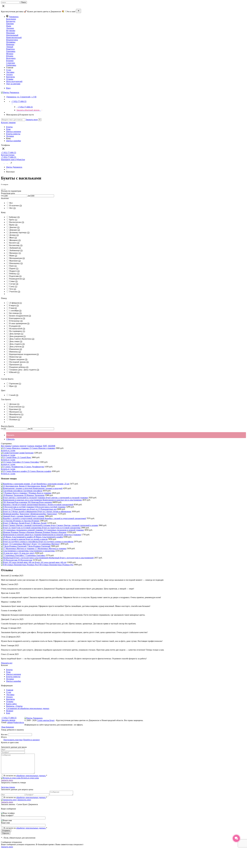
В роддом (14, 326)
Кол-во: (4, 734)
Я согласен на (25, 828)
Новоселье (15, 357)
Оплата (9, 74)
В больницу (16, 321)
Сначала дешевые (34, 446)
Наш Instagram (7, 727)
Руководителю (17, 279)
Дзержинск (14, 17)
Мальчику (15, 253)
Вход (8, 88)
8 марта (14, 305)
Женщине (15, 240)
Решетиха (10, 49)
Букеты (9, 127)
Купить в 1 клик (8, 450)
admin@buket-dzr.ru (15, 722)
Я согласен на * (25, 775)
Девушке (14, 230)
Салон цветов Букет (46, 720)
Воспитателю (16, 222)
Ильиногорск (12, 40)
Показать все (6, 663)
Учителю (14, 291)
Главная (9, 690)
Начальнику (16, 263)
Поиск (23, 2)
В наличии (15, 205)
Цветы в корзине (13, 131)
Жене (13, 237)
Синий (13, 395)
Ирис (13, 386)
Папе (13, 266)
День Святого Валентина (21, 339)
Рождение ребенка (18, 367)
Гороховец (10, 51)
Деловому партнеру (19, 232)
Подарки (10, 136)
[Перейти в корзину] (9, 163)
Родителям (15, 276)
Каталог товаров (8, 122)
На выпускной (17, 328)
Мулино (9, 54)
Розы (8, 129)
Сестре (13, 284)
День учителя (16, 346)
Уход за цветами (13, 84)
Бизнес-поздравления (20, 316)
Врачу (13, 225)
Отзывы (9, 79)
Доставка (10, 72)
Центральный (12, 35)
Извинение (15, 349)
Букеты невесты (13, 134)
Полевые (14, 419)
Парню (13, 268)
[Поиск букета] (2, 163)
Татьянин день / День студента (24, 370)
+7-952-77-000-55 (8, 718)
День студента (17, 344)
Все (11, 203)
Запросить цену (24, 800)
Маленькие (15, 412)
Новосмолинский (14, 37)
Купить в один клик (30, 778)
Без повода (15, 313)
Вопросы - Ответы (14, 706)
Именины (15, 352)
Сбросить (10, 439)
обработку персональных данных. (31, 775)
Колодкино (11, 19)
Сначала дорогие (19, 446)
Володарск (11, 58)
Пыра (8, 26)
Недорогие (15, 417)
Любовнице (16, 250)
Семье (13, 281)
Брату (13, 220)
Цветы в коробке (13, 141)
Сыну (13, 286)
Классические (16, 407)
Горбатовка (11, 65)
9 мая (13, 308)
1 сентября (15, 310)
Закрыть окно (32, 119)
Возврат (9, 711)
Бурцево (10, 60)
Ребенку (14, 273)
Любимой (15, 248)
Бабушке (14, 217)
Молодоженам (17, 258)
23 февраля (15, 303)
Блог (8, 713)
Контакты (10, 77)
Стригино (10, 63)
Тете (12, 289)
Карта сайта (11, 704)
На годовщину (17, 331)
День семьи (15, 341)
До (29, 196)
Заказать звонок (8, 720)
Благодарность (17, 318)
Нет (12, 208)
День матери (16, 334)
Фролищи (10, 33)
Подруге (14, 271)
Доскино (10, 28)
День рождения (17, 336)
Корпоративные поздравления (24, 354)
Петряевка (10, 42)
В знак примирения (19, 323)
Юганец (9, 56)
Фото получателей (14, 81)
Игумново (10, 30)
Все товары (6, 446)
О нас (8, 70)
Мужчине (15, 261)
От (2, 196)
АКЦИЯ (51, 446)
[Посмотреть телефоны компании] (5, 163)
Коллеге (14, 243)
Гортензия (15, 383)
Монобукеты (16, 414)
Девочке (14, 227)
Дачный (9, 47)
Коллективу (15, 245)
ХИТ (45, 446)
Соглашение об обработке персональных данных (27, 708)
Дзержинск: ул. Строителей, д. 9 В (21, 97)
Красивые (15, 409)
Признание (15, 364)
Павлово (10, 23)
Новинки (10, 44)
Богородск (10, 21)
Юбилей (14, 372)
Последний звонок (19, 362)
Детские (14, 404)
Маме (13, 255)
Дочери (14, 235)
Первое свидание (18, 359)
